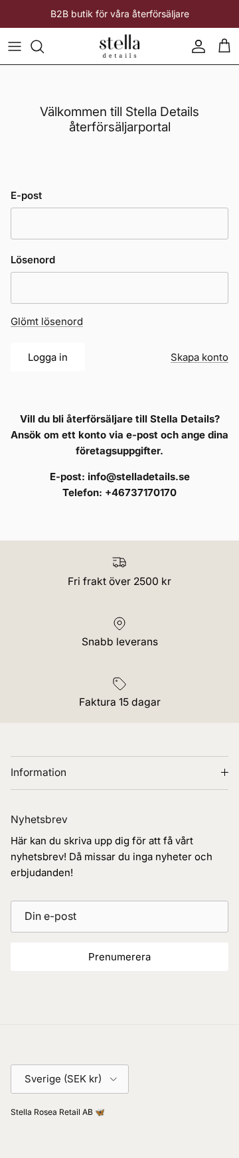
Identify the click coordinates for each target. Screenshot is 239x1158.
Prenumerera (119, 956)
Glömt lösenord (47, 321)
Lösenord (33, 259)
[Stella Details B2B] (119, 46)
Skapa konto (199, 357)
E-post (26, 195)
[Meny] (14, 46)
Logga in (48, 357)
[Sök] (43, 46)
